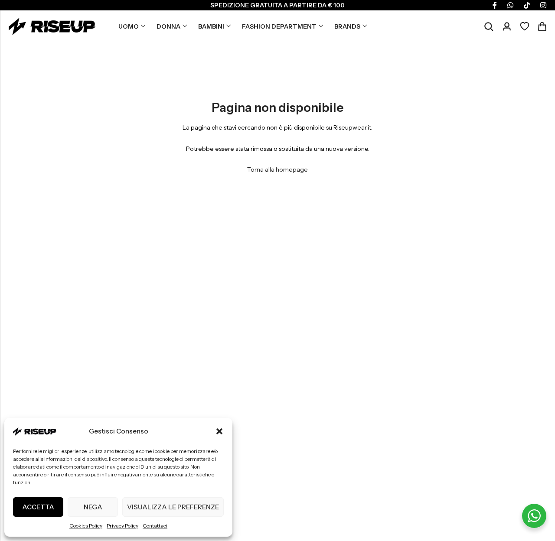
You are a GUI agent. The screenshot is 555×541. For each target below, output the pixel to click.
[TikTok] (527, 5)
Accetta (38, 507)
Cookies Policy (85, 525)
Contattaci (155, 525)
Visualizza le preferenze (173, 507)
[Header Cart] (542, 26)
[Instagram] (543, 5)
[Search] (488, 26)
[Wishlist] (524, 26)
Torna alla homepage (277, 169)
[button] (219, 431)
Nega (93, 507)
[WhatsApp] (510, 5)
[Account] (507, 26)
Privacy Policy (122, 525)
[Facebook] (495, 5)
